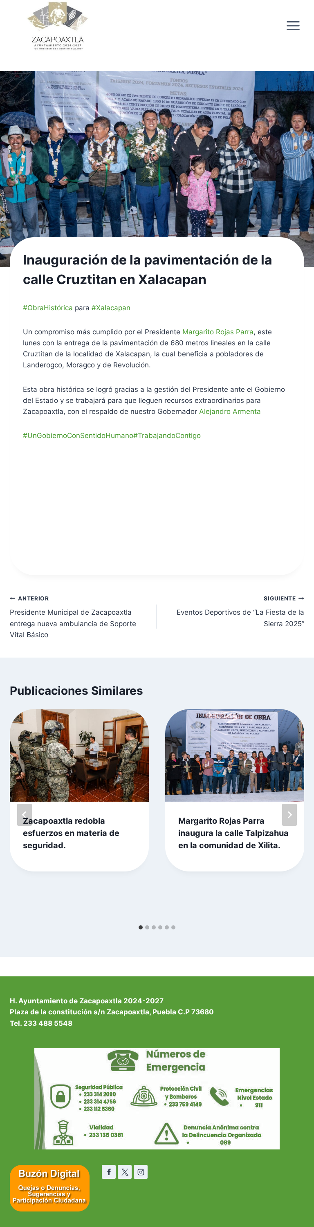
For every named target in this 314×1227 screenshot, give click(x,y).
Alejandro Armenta (230, 411)
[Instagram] (141, 1172)
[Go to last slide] (24, 815)
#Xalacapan (111, 308)
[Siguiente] (289, 815)
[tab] (141, 927)
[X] (125, 1172)
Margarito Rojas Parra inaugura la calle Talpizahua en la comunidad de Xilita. (233, 833)
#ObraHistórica (48, 308)
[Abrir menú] (293, 26)
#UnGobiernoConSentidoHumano (78, 435)
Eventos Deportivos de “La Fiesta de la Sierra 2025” (240, 611)
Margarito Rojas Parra (217, 332)
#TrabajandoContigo (167, 435)
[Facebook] (109, 1172)
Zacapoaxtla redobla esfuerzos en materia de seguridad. (71, 833)
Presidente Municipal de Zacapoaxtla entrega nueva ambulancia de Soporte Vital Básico (73, 617)
